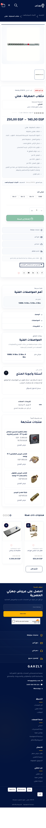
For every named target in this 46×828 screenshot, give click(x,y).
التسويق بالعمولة (37, 761)
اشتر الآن (34, 569)
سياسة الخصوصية (36, 736)
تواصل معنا (39, 733)
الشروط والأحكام (37, 740)
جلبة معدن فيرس (20, 492)
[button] (16, 5)
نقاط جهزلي (39, 709)
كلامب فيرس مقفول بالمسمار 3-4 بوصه (19, 474)
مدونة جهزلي (38, 781)
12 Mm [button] (23, 197)
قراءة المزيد (6, 525)
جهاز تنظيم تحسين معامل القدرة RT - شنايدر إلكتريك (16, 433)
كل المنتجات (38, 705)
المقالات (40, 712)
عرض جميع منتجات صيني (35, 107)
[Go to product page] (34, 531)
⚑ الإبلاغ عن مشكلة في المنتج (31, 265)
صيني (40, 104)
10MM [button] (40, 197)
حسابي (40, 726)
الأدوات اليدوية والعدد (29, 15)
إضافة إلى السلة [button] (28, 525)
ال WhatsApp (24, 273)
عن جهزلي (39, 774)
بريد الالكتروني (29, 273)
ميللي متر (41, 192)
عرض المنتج (21, 445)
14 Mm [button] (32, 197)
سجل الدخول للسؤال (33, 388)
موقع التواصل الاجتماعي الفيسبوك (42, 273)
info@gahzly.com (35, 681)
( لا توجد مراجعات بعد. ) (26, 112)
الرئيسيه (41, 15)
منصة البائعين (38, 757)
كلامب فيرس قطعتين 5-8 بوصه (17, 455)
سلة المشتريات (37, 729)
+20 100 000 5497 (35, 685)
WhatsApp (38, 689)
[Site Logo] (40, 5)
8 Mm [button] (14, 197)
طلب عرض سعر (37, 753)
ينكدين (33, 273)
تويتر (37, 273)
